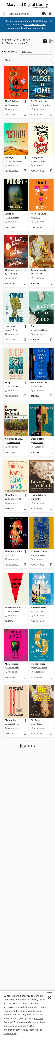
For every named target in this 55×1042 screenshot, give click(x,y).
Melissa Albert (13, 105)
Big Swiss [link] (35, 720)
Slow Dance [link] (11, 495)
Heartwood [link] (10, 326)
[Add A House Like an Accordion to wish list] (51, 565)
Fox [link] (32, 326)
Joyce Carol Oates (40, 330)
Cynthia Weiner (13, 443)
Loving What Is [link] (38, 495)
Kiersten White (13, 668)
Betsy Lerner (38, 443)
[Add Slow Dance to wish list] (25, 509)
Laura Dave (12, 274)
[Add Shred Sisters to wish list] (51, 452)
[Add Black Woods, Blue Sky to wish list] (51, 396)
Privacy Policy (38, 999)
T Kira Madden (13, 217)
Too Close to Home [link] (40, 101)
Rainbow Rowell (39, 161)
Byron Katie (38, 499)
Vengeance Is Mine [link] (14, 608)
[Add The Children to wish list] (25, 115)
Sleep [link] (8, 382)
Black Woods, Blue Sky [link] (40, 382)
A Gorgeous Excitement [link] (14, 439)
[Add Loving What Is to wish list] (51, 509)
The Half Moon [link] (38, 664)
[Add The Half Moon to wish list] (51, 678)
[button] (45, 42)
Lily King (36, 217)
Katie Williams (13, 724)
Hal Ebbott (37, 274)
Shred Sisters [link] (37, 439)
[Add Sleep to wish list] (25, 396)
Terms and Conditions (15, 999)
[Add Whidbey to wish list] (25, 227)
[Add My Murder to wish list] (25, 734)
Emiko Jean (12, 555)
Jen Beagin (37, 724)
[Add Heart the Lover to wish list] (51, 227)
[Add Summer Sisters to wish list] (51, 621)
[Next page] (35, 746)
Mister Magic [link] (11, 664)
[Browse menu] (50, 14)
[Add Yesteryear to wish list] (25, 171)
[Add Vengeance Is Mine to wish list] (25, 621)
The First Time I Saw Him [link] (14, 270)
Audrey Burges (39, 555)
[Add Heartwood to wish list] (25, 340)
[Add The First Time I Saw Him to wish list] (25, 284)
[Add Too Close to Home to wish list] (51, 115)
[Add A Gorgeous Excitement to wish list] (25, 452)
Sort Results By (9, 51)
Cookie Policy (10, 1033)
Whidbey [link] (9, 214)
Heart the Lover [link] (38, 214)
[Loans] (44, 14)
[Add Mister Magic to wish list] (25, 678)
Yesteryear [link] (10, 157)
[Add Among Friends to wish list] (51, 284)
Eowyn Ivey (37, 386)
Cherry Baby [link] (37, 157)
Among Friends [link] (38, 270)
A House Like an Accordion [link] (40, 551)
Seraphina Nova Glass (41, 105)
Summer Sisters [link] (38, 608)
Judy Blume (38, 611)
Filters (7, 60)
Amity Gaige (12, 330)
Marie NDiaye (13, 611)
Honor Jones (12, 386)
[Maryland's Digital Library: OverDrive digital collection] (27, 5)
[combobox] (21, 13)
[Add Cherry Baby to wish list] (51, 171)
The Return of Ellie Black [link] (14, 551)
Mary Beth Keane (40, 668)
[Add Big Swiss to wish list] (51, 734)
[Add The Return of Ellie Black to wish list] (25, 565)
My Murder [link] (10, 720)
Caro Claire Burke (14, 161)
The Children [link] (11, 101)
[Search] (4, 13)
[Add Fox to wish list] (51, 340)
